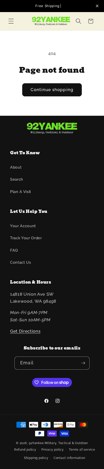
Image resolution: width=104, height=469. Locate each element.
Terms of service (82, 449)
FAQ (14, 250)
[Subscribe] (83, 363)
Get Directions (25, 331)
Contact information (69, 458)
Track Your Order (26, 238)
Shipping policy (36, 458)
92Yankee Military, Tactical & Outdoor (58, 443)
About (15, 167)
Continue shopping (52, 89)
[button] (11, 21)
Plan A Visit (20, 191)
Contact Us (20, 262)
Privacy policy (52, 449)
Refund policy (25, 449)
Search (16, 179)
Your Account (23, 226)
